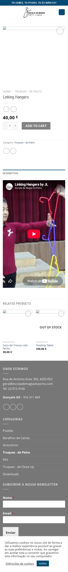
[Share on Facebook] (6, 151)
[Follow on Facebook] (6, 407)
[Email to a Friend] (13, 151)
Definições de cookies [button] (20, 563)
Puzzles (8, 431)
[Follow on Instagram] (13, 407)
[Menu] (5, 12)
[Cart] (62, 12)
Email (8, 513)
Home (7, 91)
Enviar (10, 533)
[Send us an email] (20, 407)
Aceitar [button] (43, 563)
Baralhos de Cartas (16, 438)
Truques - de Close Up (18, 467)
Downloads (11, 474)
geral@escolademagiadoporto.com (28, 384)
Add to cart (36, 126)
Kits (5, 459)
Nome (8, 498)
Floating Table (44, 345)
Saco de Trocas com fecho (15, 347)
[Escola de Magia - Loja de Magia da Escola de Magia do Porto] (34, 12)
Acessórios (10, 445)
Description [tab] (10, 173)
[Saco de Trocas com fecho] (17, 324)
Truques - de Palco (28, 91)
